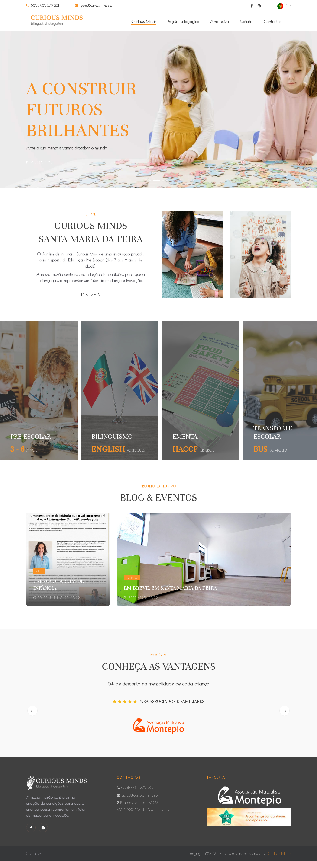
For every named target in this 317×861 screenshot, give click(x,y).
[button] (150, 180)
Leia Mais (90, 295)
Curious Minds (143, 21)
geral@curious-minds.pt (96, 5)
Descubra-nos (39, 162)
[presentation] (32, 711)
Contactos (272, 21)
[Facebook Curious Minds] (252, 6)
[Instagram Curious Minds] (259, 6)
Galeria (246, 21)
